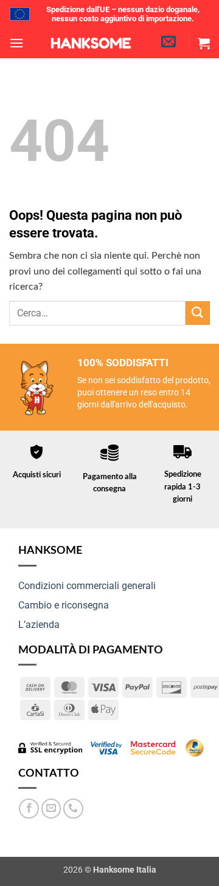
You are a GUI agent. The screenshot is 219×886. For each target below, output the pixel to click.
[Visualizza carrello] (204, 43)
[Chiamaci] (73, 809)
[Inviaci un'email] (51, 809)
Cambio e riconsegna (63, 605)
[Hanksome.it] (90, 43)
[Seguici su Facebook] (29, 809)
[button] (16, 43)
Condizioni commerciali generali (87, 585)
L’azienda (39, 624)
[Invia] (198, 313)
